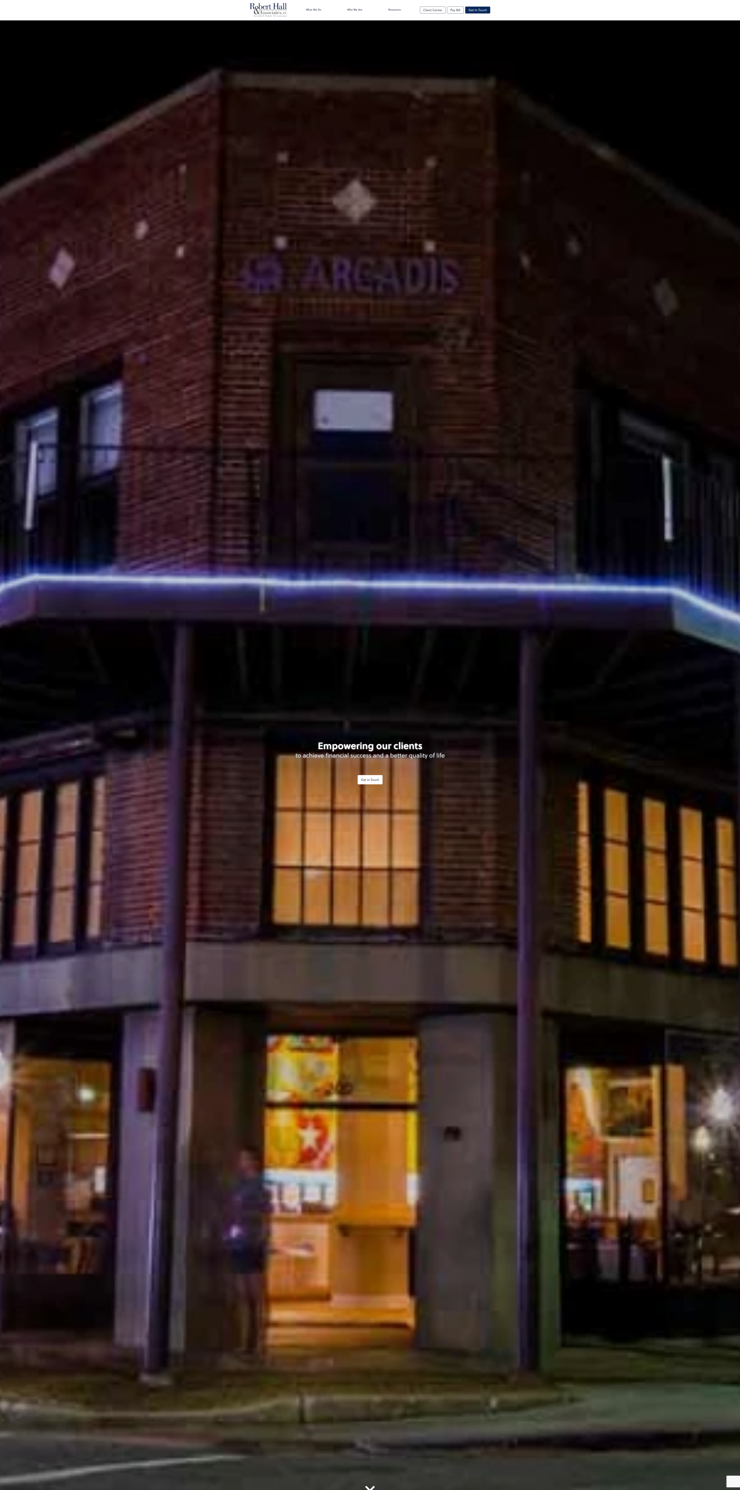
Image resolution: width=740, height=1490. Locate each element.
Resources (394, 10)
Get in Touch (370, 779)
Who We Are (354, 10)
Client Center (432, 10)
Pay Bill (455, 10)
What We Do (313, 10)
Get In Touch (477, 10)
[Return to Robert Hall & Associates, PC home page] (268, 10)
